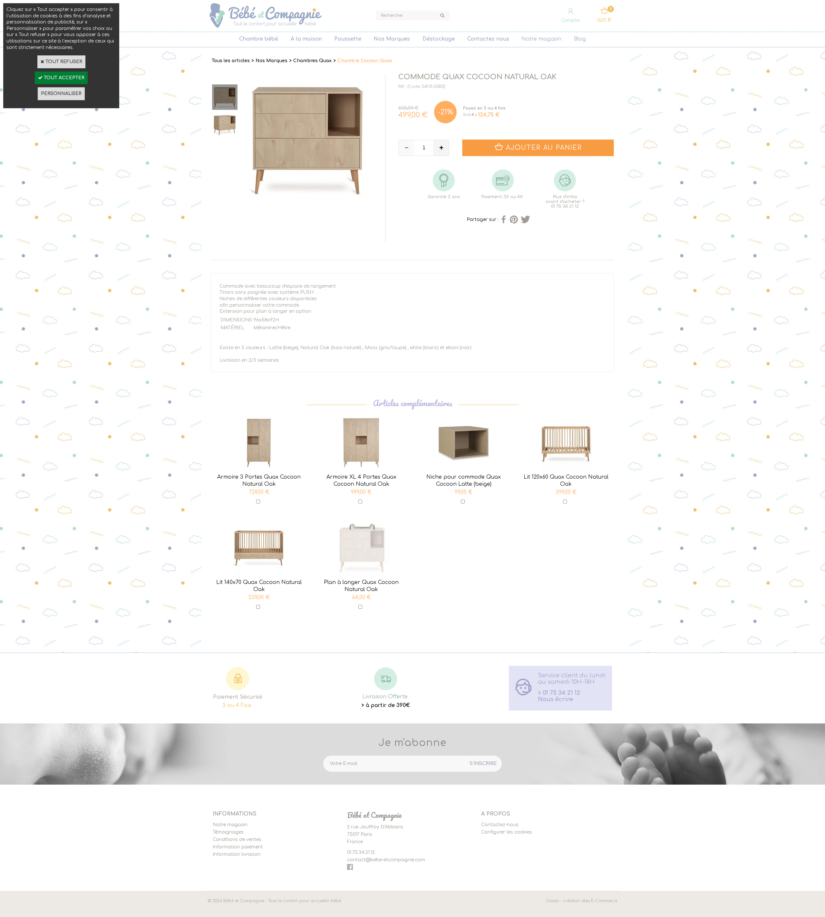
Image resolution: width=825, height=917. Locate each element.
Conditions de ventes (237, 839)
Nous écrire (555, 699)
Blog (580, 39)
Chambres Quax (312, 60)
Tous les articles (231, 60)
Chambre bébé (258, 39)
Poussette (347, 39)
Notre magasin (541, 39)
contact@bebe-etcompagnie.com (386, 859)
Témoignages (228, 832)
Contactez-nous (500, 824)
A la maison (306, 39)
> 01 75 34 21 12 (559, 693)
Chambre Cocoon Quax (364, 60)
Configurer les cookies (506, 832)
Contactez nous (488, 39)
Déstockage (438, 39)
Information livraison (237, 854)
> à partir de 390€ (385, 705)
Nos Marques (392, 39)
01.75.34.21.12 (361, 852)
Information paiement (238, 847)
